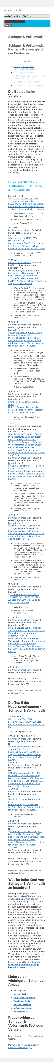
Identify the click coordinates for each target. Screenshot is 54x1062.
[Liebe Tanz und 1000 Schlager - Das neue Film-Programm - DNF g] (27, 834)
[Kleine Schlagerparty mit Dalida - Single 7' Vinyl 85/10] (27, 749)
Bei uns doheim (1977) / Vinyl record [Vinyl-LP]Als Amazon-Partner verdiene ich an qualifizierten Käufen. (26, 246)
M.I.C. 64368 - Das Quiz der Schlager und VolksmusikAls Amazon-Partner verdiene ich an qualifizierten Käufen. (26, 206)
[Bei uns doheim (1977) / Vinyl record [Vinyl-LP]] (27, 240)
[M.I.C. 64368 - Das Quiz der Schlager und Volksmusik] (27, 201)
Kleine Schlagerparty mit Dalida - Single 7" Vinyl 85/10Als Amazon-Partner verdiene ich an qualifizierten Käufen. (26, 756)
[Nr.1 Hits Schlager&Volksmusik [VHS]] (27, 404)
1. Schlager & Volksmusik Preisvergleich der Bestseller (25, 67)
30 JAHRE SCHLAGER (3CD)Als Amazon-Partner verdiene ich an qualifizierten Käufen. (24, 600)
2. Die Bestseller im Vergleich (26, 72)
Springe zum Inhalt (13, 10)
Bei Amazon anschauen (19, 230)
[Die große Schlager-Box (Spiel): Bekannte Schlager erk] (27, 335)
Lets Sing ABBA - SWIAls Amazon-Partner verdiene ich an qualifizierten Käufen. (26, 724)
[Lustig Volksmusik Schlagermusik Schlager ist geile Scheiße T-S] (27, 528)
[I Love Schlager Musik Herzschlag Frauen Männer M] (27, 468)
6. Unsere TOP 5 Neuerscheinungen (29, 85)
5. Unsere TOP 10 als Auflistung (27, 82)
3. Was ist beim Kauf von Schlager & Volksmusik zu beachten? (29, 77)
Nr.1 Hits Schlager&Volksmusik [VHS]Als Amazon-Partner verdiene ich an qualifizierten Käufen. (25, 410)
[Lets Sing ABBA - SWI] (20, 719)
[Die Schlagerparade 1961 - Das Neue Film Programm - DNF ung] (27, 775)
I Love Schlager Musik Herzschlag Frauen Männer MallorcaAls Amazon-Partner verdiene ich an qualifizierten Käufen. (26, 475)
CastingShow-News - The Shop (17, 16)
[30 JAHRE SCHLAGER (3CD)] (23, 594)
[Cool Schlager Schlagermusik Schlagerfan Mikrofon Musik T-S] (27, 273)
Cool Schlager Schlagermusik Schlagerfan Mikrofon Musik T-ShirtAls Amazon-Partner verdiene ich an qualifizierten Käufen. (27, 279)
